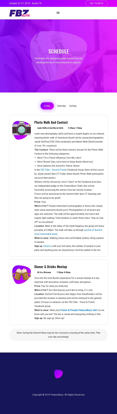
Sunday (73, 106)
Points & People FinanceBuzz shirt (79, 310)
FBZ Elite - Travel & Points (54, 169)
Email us (47, 246)
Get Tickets (96, 3)
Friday (47, 106)
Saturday (61, 106)
